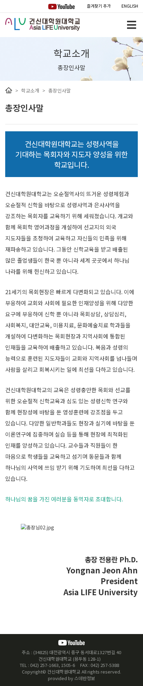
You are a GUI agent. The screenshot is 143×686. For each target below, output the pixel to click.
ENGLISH (129, 6)
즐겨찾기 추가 (99, 6)
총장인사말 (59, 90)
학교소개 (30, 90)
